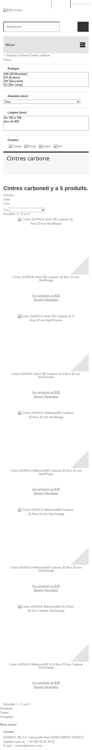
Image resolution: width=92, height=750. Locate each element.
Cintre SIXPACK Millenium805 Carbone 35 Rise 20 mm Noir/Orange (46, 569)
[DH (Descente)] (46, 81)
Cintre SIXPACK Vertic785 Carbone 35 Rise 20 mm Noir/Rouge (46, 279)
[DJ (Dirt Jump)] (46, 85)
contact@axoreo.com (28, 745)
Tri (5, 210)
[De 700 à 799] (46, 118)
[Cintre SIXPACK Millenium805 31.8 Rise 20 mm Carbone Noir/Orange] (46, 633)
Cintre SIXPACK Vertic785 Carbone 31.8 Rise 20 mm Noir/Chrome (46, 376)
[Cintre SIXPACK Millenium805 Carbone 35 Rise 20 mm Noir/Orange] (46, 536)
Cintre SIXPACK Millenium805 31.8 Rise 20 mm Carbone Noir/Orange (46, 666)
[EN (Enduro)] (46, 77)
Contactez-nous (81, 3)
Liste (6, 203)
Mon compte (61, 3)
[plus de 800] (46, 121)
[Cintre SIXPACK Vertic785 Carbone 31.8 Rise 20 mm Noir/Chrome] (46, 342)
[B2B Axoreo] (46, 12)
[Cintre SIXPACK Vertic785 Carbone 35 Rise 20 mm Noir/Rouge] (46, 245)
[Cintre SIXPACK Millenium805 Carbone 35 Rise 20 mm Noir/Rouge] (46, 439)
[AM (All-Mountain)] (46, 74)
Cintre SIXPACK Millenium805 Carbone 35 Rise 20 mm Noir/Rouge (46, 472)
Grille (6, 199)
